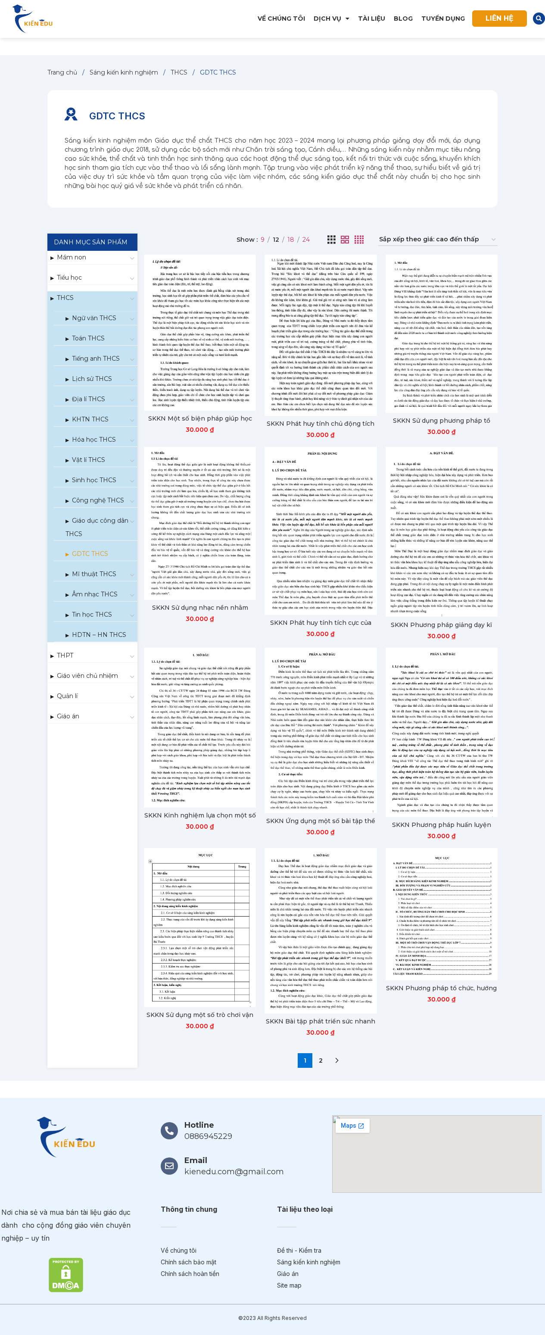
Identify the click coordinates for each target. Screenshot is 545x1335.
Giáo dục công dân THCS (96, 527)
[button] (539, 18)
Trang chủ (63, 72)
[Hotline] (169, 1130)
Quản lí (67, 696)
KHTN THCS (90, 419)
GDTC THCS (90, 554)
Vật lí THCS (88, 460)
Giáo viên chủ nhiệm (87, 676)
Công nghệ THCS (98, 500)
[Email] (169, 1166)
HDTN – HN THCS (99, 635)
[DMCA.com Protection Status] (66, 1274)
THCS (180, 72)
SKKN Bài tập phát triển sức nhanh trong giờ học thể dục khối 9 (320, 1025)
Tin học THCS (92, 614)
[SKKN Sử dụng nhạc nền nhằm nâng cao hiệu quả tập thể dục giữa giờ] (200, 523)
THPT (65, 655)
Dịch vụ (327, 18)
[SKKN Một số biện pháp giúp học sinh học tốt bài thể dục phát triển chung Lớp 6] (200, 333)
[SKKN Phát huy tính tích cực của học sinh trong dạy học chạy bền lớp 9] (321, 531)
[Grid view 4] (359, 239)
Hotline (199, 1125)
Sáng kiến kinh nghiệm (125, 72)
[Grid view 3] (331, 239)
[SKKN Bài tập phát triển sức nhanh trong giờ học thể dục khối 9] (321, 931)
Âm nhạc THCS (95, 594)
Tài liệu (371, 18)
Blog (403, 18)
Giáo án (68, 716)
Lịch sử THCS (92, 379)
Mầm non (71, 257)
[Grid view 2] (345, 239)
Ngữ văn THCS (94, 318)
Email (195, 1160)
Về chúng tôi (281, 18)
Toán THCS (88, 338)
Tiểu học (69, 277)
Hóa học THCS (94, 439)
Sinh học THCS (94, 480)
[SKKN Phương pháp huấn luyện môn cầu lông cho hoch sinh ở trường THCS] (442, 732)
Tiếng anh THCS (96, 358)
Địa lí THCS (88, 399)
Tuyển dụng (443, 18)
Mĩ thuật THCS (94, 574)
